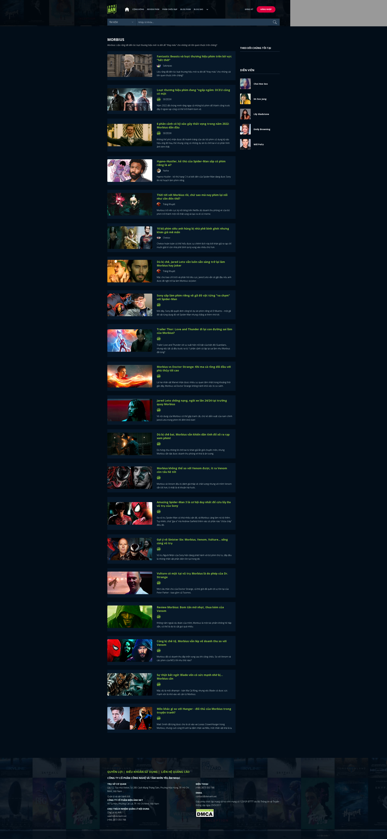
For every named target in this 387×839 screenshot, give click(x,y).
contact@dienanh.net (206, 796)
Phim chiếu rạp (169, 9)
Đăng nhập (266, 9)
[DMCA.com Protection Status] (205, 812)
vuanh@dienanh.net (117, 816)
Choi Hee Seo (261, 83)
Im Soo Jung (260, 99)
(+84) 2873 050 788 (116, 819)
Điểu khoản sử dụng (142, 772)
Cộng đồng (138, 9)
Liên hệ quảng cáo (175, 772)
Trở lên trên (323, 835)
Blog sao (198, 9)
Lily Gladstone (261, 114)
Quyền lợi (115, 772)
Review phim (153, 9)
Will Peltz (259, 144)
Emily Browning (262, 129)
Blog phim (185, 9)
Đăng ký (249, 9)
